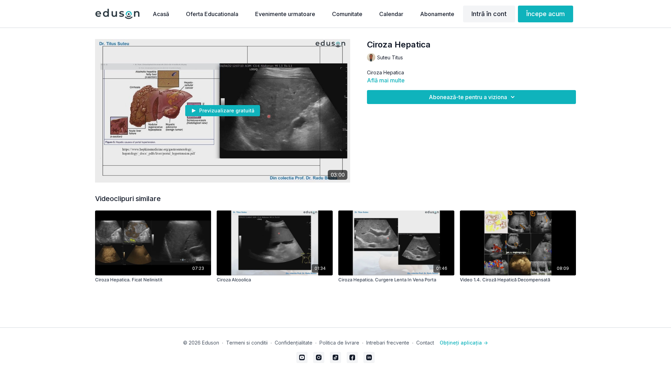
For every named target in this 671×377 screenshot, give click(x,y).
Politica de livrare (339, 343)
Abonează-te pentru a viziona (468, 97)
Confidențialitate (293, 343)
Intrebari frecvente (387, 343)
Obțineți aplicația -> (464, 343)
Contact (425, 343)
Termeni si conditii (247, 343)
